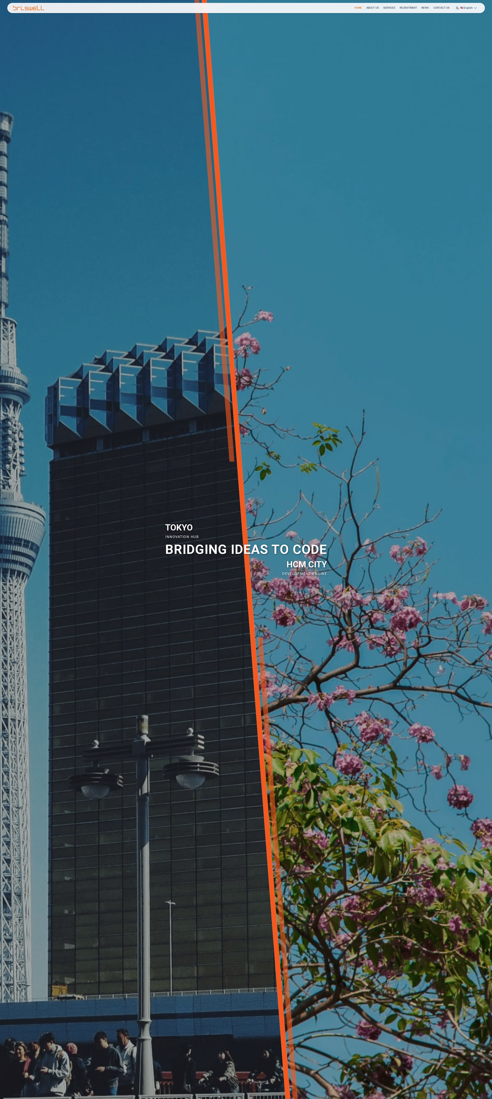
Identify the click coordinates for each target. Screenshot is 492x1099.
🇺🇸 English (466, 7)
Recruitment (408, 7)
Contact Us (441, 7)
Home (358, 7)
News (425, 7)
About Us (372, 7)
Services (389, 7)
